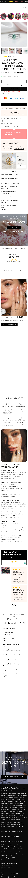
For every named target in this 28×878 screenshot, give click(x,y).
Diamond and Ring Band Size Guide (10, 206)
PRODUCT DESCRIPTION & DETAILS (10, 175)
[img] (14, 561)
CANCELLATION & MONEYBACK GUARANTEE (10, 187)
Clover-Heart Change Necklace (20, 158)
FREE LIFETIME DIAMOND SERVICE (11, 832)
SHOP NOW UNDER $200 (9, 324)
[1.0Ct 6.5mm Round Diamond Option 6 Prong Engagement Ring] (4, 51)
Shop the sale (14, 227)
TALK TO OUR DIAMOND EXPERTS (14, 776)
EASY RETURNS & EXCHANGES (10, 837)
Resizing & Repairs (6, 197)
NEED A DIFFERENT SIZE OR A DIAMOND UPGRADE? (9, 179)
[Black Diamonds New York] (14, 7)
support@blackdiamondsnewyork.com (15, 845)
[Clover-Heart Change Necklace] (9, 161)
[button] (23, 8)
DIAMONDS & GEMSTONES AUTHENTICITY (8, 192)
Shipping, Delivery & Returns (10, 183)
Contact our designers (19, 148)
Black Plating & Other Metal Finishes (10, 201)
